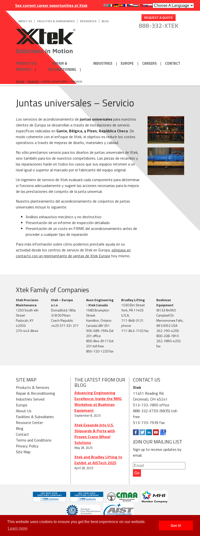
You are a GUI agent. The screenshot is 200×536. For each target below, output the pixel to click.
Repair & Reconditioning (62, 66)
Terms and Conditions (33, 440)
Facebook (136, 432)
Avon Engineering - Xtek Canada (99, 302)
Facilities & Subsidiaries (56, 21)
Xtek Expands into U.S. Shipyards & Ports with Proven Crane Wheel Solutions (94, 433)
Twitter (142, 432)
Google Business (163, 432)
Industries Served (30, 399)
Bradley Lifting (133, 299)
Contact (172, 63)
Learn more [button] (18, 528)
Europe (127, 63)
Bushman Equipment (164, 302)
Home (20, 81)
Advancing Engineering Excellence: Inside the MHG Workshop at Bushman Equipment (98, 401)
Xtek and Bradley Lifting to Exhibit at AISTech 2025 (98, 460)
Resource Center (29, 422)
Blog (105, 21)
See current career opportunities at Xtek (51, 5)
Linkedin (149, 432)
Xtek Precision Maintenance (27, 302)
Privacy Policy (27, 446)
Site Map (23, 452)
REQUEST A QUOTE (158, 17)
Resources (88, 21)
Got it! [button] (176, 525)
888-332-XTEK (158, 26)
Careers (149, 63)
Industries (102, 63)
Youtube (156, 432)
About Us (25, 21)
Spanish (33, 81)
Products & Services (26, 66)
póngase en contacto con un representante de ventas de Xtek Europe (73, 253)
